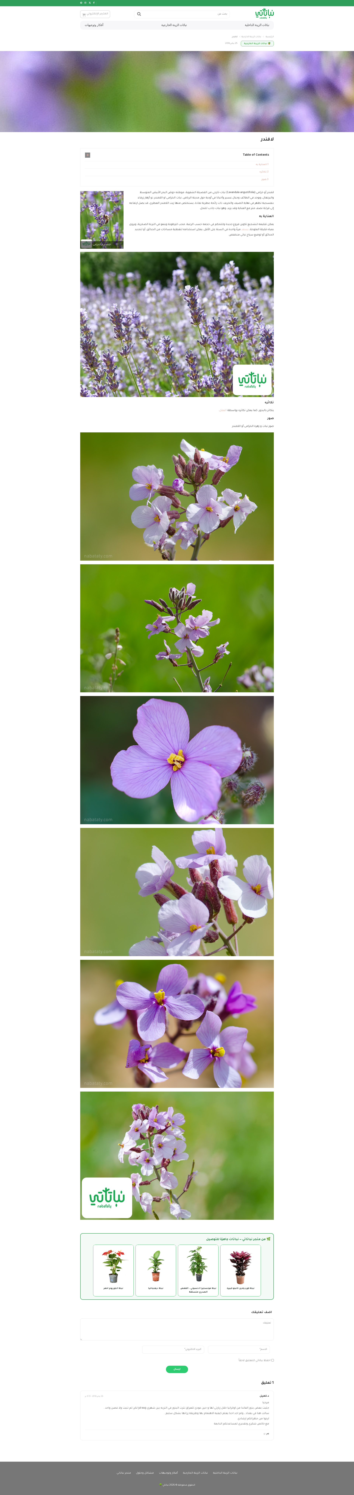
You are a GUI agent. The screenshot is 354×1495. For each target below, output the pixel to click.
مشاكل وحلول (145, 1473)
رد (264, 1434)
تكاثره (262, 172)
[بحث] (139, 14)
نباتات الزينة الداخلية (257, 25)
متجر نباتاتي (124, 1473)
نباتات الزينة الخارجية (174, 25)
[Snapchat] (81, 3)
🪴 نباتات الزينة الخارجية (257, 44)
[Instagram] (85, 3)
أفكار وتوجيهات (94, 25)
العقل (223, 410)
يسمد (245, 229)
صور (263, 179)
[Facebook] (94, 3)
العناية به (261, 164)
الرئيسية (270, 37)
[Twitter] (90, 3)
